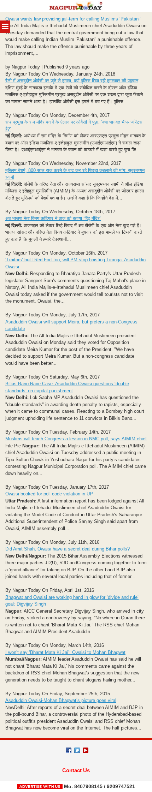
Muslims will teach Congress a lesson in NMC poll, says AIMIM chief (76, 438)
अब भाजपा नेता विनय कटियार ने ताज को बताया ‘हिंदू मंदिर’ (53, 218)
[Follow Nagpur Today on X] (77, 750)
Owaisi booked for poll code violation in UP (49, 493)
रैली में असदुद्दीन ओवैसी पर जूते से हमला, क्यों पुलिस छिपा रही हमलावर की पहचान (71, 80)
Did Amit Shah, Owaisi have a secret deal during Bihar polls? (67, 549)
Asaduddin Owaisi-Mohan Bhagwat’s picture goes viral (60, 700)
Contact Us (76, 770)
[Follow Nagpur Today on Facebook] (68, 750)
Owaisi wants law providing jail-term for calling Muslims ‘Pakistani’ (73, 19)
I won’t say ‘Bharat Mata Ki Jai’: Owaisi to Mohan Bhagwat (65, 652)
